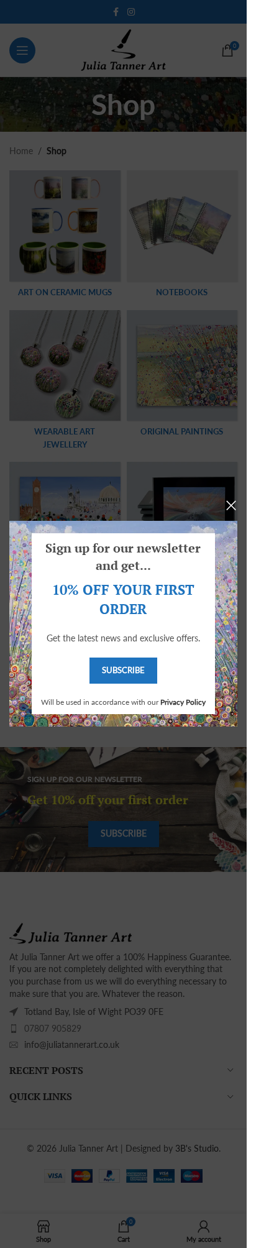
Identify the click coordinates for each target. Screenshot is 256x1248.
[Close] (231, 505)
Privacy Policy (183, 702)
